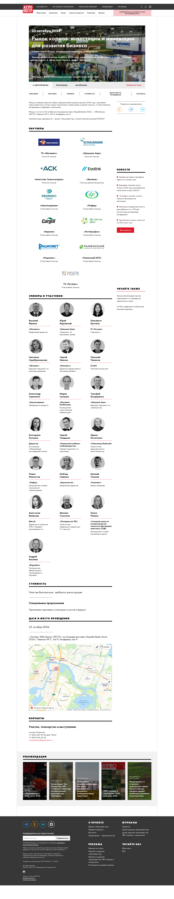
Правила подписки (96, 829)
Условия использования (29, 880)
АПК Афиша (122, 7)
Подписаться (62, 838)
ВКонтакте (126, 848)
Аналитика (53, 13)
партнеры (52, 94)
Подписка (126, 826)
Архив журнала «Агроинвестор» (135, 829)
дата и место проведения (115, 94)
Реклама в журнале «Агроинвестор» (96, 852)
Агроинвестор (41, 7)
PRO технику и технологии (63, 7)
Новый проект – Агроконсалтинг (101, 835)
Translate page (133, 85)
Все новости (125, 230)
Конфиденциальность (29, 878)
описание (33, 94)
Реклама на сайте (95, 848)
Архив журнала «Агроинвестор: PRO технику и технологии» (135, 833)
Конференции (107, 7)
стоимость (89, 94)
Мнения (101, 13)
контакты (140, 94)
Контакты (92, 832)
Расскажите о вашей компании (101, 865)
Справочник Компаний (88, 7)
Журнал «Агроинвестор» (98, 826)
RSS (123, 851)
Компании (91, 13)
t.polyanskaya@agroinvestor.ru (40, 740)
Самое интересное (76, 13)
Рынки (63, 13)
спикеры (70, 94)
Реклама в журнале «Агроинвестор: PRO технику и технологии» (101, 859)
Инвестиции (41, 13)
